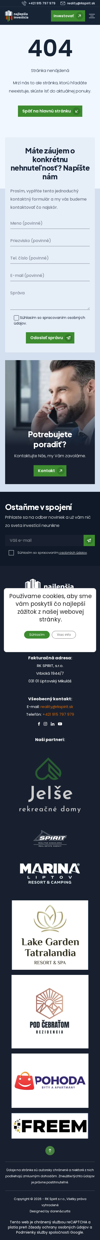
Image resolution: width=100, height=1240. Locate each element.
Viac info (64, 634)
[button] (92, 16)
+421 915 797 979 (58, 714)
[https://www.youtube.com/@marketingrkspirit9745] (60, 724)
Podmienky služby (32, 1232)
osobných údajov (73, 552)
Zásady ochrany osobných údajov (58, 1227)
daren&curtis (60, 1211)
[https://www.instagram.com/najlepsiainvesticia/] (45, 724)
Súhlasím (37, 634)
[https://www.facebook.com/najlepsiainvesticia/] (39, 724)
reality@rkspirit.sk (57, 706)
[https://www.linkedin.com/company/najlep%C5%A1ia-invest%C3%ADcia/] (52, 724)
